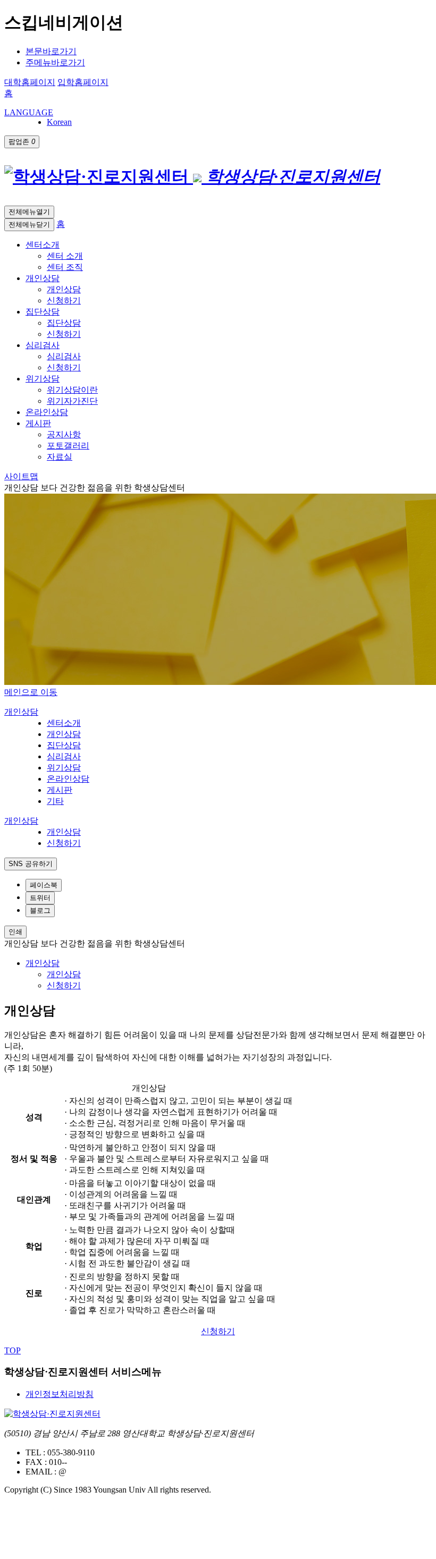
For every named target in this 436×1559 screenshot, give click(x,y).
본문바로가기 (51, 51)
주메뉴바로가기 (55, 62)
